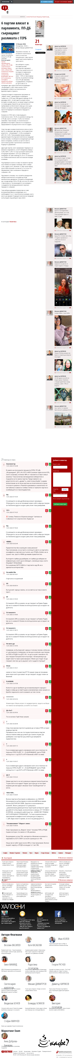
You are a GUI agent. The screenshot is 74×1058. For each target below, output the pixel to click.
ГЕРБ (7, 65)
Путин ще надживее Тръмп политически (12, 1026)
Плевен (25, 853)
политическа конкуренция (4, 74)
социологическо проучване (5, 67)
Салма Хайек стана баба (62, 313)
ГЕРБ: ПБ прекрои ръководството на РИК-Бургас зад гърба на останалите (11, 970)
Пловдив (68, 853)
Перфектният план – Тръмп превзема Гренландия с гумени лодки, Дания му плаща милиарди (11, 951)
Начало (15, 1051)
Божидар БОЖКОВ (36, 1003)
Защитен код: (55, 490)
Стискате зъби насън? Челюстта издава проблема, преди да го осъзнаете (62, 79)
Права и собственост (19, 1053)
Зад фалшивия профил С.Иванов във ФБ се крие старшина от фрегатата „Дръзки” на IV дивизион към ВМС (35, 951)
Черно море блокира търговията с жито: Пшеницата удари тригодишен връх (61, 51)
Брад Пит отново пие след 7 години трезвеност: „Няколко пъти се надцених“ (63, 238)
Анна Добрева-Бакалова (11, 1042)
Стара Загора (45, 853)
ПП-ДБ (10, 65)
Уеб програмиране (67, 1055)
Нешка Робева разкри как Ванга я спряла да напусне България (63, 355)
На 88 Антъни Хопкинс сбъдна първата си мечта (37, 894)
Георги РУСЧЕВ (58, 964)
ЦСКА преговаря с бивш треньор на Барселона (64, 894)
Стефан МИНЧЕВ (11, 1021)
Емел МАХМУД (10, 964)
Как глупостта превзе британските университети (63, 409)
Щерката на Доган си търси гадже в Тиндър (61, 265)
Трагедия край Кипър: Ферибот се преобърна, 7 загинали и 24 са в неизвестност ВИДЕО (8, 896)
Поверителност (46, 1051)
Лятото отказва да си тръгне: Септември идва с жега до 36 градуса (63, 106)
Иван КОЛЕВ (63, 939)
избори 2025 (8, 70)
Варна (36, 853)
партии (3, 62)
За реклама (27, 1051)
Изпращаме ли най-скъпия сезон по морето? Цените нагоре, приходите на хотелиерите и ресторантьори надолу (8, 874)
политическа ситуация (7, 71)
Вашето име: (56, 464)
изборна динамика (6, 83)
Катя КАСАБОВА (35, 945)
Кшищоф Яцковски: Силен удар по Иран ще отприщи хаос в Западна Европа (36, 1009)
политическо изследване (6, 78)
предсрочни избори (6, 81)
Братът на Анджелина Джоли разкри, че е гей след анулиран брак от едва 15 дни (62, 213)
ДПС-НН (11, 76)
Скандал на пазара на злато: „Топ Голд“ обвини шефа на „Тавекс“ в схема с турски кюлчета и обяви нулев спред (59, 971)
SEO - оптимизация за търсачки (64, 1057)
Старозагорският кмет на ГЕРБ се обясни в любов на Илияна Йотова (58, 944)
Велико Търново (15, 853)
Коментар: (56, 471)
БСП (2, 78)
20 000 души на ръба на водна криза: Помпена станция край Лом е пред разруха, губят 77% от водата (62, 381)
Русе (31, 853)
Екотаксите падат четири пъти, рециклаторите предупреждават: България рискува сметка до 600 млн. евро (63, 161)
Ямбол (54, 853)
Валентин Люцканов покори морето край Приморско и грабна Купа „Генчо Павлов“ (62, 133)
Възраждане (4, 76)
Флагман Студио (36, 1051)
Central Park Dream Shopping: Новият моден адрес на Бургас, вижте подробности (48, 17)
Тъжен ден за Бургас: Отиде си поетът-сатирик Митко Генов (8, 863)
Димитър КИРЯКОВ (60, 984)
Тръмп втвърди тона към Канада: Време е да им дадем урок (22, 894)
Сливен (60, 853)
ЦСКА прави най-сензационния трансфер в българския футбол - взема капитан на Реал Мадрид (51, 896)
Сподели (38, 49)
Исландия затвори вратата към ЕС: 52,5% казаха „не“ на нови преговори (65, 886)
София (5, 853)
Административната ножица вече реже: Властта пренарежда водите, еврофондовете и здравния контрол (36, 887)
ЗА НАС (21, 1051)
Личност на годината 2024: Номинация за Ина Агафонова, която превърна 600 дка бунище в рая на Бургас (35, 971)
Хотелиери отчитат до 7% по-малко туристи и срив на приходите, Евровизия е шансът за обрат (10, 990)
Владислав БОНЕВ (12, 1003)
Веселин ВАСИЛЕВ (12, 945)
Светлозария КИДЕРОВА (10, 985)
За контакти (30, 1053)
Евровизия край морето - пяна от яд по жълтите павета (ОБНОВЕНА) (59, 1009)
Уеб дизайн (59, 1055)
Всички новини (66, 858)
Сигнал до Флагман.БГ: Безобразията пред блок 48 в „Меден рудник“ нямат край (51, 873)
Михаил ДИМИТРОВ (37, 984)
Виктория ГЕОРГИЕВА (57, 1004)
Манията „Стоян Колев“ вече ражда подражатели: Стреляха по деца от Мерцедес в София (65, 874)
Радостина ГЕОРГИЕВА (33, 966)
